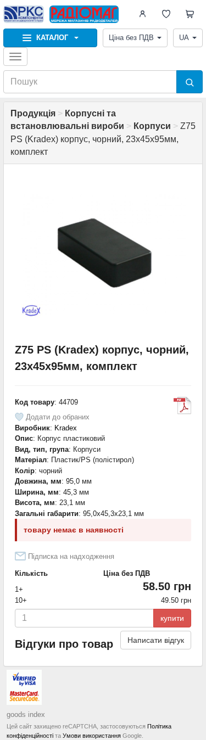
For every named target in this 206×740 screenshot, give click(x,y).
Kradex (65, 428)
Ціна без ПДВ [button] (131, 37)
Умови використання (92, 735)
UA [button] (184, 37)
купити (172, 618)
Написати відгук (155, 640)
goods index (26, 714)
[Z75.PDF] (182, 405)
